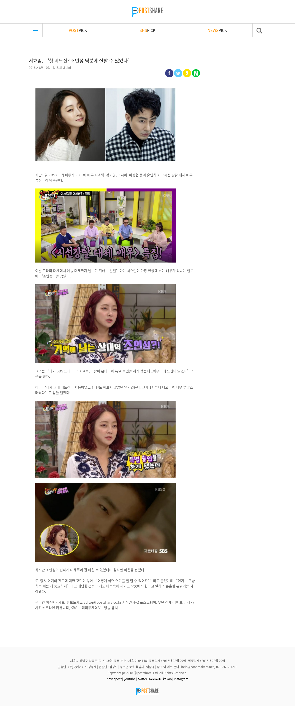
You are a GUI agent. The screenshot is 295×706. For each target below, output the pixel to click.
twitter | (143, 679)
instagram (181, 679)
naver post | (115, 679)
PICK (78, 30)
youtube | (130, 679)
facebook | (155, 679)
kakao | (168, 679)
